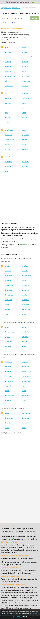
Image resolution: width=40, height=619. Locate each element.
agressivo (8, 362)
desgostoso (9, 295)
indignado (8, 386)
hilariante (8, 103)
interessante (9, 108)
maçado (7, 309)
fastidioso (25, 336)
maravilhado (9, 86)
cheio (24, 280)
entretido (25, 71)
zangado (25, 400)
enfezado (8, 376)
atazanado (8, 371)
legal (6, 112)
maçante (8, 346)
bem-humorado (27, 57)
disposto (25, 66)
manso (24, 139)
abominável (9, 413)
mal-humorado (10, 395)
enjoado (7, 336)
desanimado (9, 290)
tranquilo (25, 149)
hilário (24, 103)
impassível (25, 135)
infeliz (7, 304)
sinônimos (13, 13)
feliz (6, 81)
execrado (25, 423)
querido (7, 171)
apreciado (8, 161)
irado (23, 386)
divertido (8, 98)
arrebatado (8, 52)
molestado (8, 400)
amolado (8, 271)
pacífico (24, 144)
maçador (25, 341)
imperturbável (9, 139)
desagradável (9, 332)
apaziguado (9, 130)
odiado (7, 427)
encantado (8, 71)
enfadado (25, 295)
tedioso (24, 346)
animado (25, 47)
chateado (8, 280)
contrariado (9, 285)
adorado (7, 157)
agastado (8, 266)
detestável (8, 423)
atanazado (25, 366)
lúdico (24, 112)
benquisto (25, 161)
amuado (25, 271)
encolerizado (26, 371)
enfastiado (8, 300)
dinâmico (25, 93)
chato (24, 327)
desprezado (9, 418)
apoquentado (26, 275)
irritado (7, 391)
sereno (7, 149)
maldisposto (26, 395)
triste (6, 314)
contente (8, 61)
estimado (8, 166)
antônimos (24, 13)
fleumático (8, 135)
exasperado (26, 381)
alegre (7, 47)
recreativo (25, 117)
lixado (24, 391)
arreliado (8, 366)
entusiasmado (10, 76)
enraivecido (9, 381)
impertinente (9, 341)
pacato (7, 144)
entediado (25, 300)
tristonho (25, 314)
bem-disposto (9, 57)
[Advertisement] (20, 198)
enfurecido (25, 376)
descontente (26, 290)
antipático (25, 362)
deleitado (25, 61)
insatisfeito (25, 304)
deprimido (25, 285)
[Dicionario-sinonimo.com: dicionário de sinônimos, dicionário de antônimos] (20, 2)
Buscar (34, 18)
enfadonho (25, 332)
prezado (25, 166)
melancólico (26, 309)
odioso (24, 427)
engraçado (25, 98)
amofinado (25, 266)
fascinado (25, 76)
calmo (24, 130)
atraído (24, 52)
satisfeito (25, 86)
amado (24, 157)
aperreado (8, 275)
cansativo (8, 327)
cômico (7, 93)
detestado (25, 418)
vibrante (7, 122)
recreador (8, 117)
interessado (26, 81)
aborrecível (26, 413)
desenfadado (9, 66)
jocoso (24, 108)
